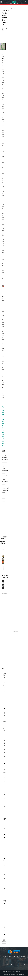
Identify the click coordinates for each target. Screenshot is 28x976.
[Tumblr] (20, 964)
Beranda (3, 8)
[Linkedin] (11, 964)
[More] (3, 38)
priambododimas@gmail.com (17, 961)
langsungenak (5, 466)
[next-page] (3, 569)
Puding (3, 468)
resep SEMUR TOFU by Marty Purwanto (4, 920)
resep (3, 472)
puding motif (5, 470)
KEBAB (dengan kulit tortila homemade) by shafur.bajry (4, 746)
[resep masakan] (14, 2)
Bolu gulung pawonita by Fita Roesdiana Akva (2, 535)
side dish (8, 8)
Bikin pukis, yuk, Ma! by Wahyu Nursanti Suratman (4, 697)
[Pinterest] (16, 964)
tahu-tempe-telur (5, 901)
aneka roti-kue (4, 504)
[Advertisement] (14, 521)
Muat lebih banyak (4, 940)
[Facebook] (3, 964)
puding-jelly (13, 8)
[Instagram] (7, 964)
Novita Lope (4, 25)
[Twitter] (24, 964)
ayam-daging (4, 489)
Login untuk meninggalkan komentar (3, 584)
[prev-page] (3, 567)
